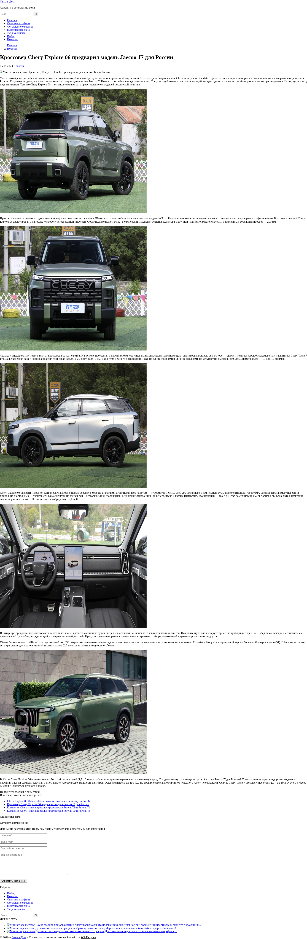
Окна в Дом (7, 1)
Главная (12, 20)
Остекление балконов (20, 26)
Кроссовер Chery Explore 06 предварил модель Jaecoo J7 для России (48, 804)
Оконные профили (18, 23)
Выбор (11, 36)
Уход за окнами (16, 32)
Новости (12, 39)
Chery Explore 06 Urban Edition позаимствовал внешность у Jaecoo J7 (48, 801)
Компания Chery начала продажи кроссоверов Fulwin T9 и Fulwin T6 (48, 807)
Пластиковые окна (18, 29)
